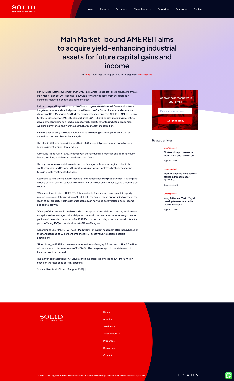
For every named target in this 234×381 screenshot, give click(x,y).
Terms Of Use (112, 375)
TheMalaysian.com (138, 375)
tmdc (87, 74)
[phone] (197, 375)
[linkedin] (188, 375)
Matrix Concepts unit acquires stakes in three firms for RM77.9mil (180, 176)
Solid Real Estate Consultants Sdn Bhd (76, 375)
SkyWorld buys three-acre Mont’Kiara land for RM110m (179, 154)
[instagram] (183, 375)
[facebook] (178, 375)
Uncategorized (144, 74)
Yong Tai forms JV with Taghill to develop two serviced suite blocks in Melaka (181, 201)
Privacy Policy (99, 375)
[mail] (192, 375)
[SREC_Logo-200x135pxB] (51, 310)
